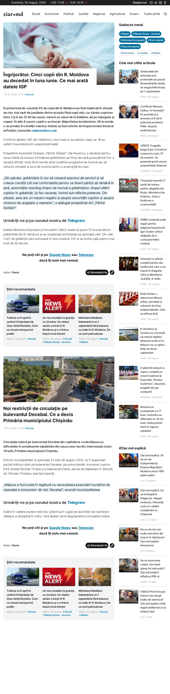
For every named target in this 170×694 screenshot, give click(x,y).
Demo (15, 272)
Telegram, (86, 255)
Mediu (155, 53)
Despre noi (140, 2)
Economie (52, 14)
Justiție (83, 14)
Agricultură (117, 14)
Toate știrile (152, 14)
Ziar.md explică (129, 46)
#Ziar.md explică (132, 448)
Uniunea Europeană (132, 40)
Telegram (76, 220)
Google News (60, 255)
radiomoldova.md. (44, 130)
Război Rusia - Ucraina (146, 33)
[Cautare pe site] (165, 14)
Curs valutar (156, 40)
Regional (99, 14)
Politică (68, 14)
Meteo (124, 33)
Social (36, 14)
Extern (134, 14)
